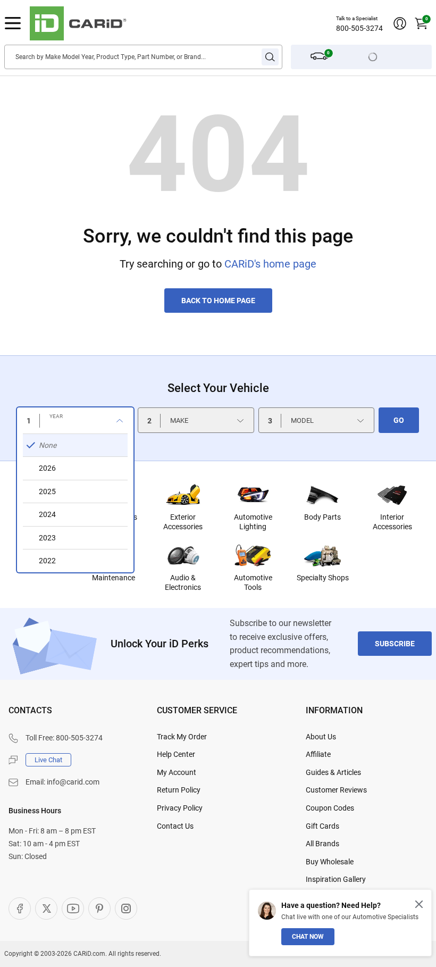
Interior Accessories (392, 522)
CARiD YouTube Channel (73, 908)
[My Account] (399, 23)
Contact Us (175, 826)
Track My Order (182, 736)
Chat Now (308, 936)
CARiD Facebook (20, 908)
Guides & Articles (333, 772)
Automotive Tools (253, 582)
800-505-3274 (359, 28)
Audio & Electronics (183, 582)
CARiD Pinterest (99, 908)
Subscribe (395, 643)
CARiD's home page (270, 263)
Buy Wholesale (330, 861)
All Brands (322, 843)
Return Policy (178, 790)
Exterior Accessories (183, 522)
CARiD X (46, 908)
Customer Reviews (336, 790)
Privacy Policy (180, 808)
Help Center (176, 754)
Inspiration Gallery (336, 879)
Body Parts (322, 517)
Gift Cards (322, 826)
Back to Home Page (218, 300)
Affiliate (318, 754)
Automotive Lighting (253, 522)
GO (398, 420)
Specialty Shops (323, 577)
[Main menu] (13, 23)
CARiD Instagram (126, 908)
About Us (321, 736)
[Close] (419, 904)
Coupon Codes (330, 808)
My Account (176, 772)
